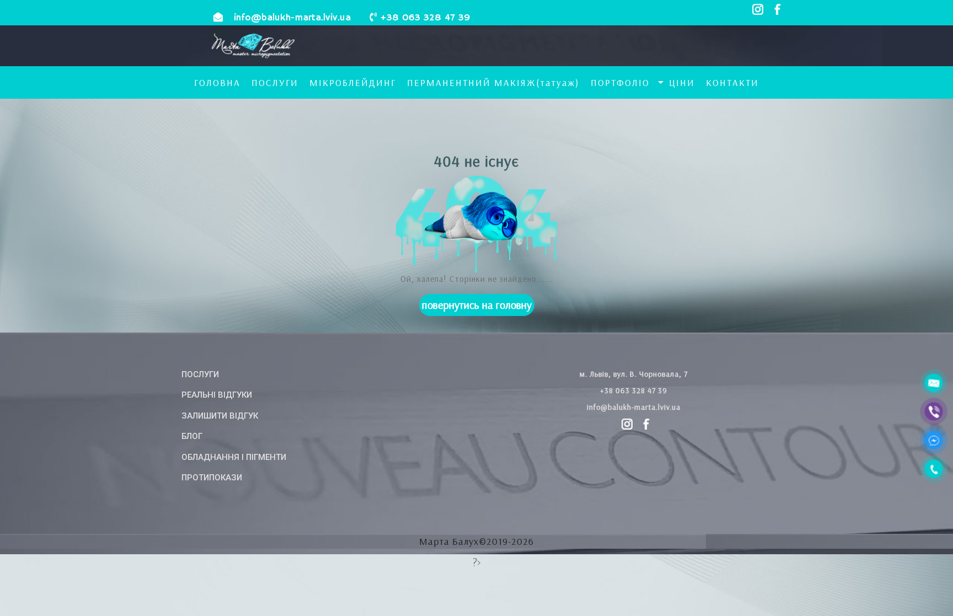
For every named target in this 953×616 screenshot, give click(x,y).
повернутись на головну (477, 305)
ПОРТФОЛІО (620, 82)
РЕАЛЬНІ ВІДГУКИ (216, 395)
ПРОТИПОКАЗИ (211, 478)
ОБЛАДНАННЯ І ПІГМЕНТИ (233, 457)
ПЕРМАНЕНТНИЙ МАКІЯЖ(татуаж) (493, 82)
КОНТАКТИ (732, 82)
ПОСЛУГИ (274, 82)
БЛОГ (191, 436)
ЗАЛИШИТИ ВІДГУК (219, 416)
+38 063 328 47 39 (425, 18)
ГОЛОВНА (217, 82)
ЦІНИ (682, 82)
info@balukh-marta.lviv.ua (292, 18)
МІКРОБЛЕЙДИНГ (352, 82)
